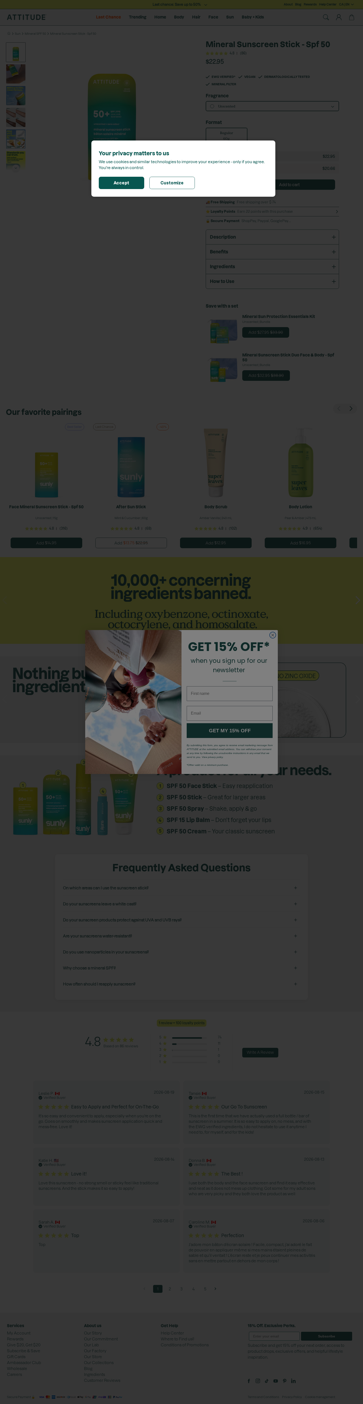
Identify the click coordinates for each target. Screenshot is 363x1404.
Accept (121, 183)
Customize (172, 183)
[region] (183, 168)
